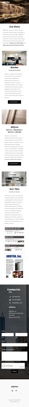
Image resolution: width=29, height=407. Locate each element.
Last (16, 337)
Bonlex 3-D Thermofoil (16, 43)
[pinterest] (16, 390)
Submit (14, 371)
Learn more (14, 102)
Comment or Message (8, 349)
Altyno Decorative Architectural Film (13, 45)
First (3, 337)
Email (4, 341)
